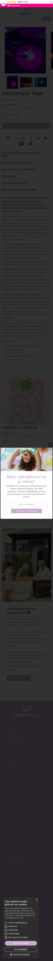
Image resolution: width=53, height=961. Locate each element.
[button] (21, 954)
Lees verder (19, 918)
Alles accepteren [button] (20, 943)
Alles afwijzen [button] (21, 949)
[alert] (20, 928)
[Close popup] (50, 445)
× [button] (37, 900)
